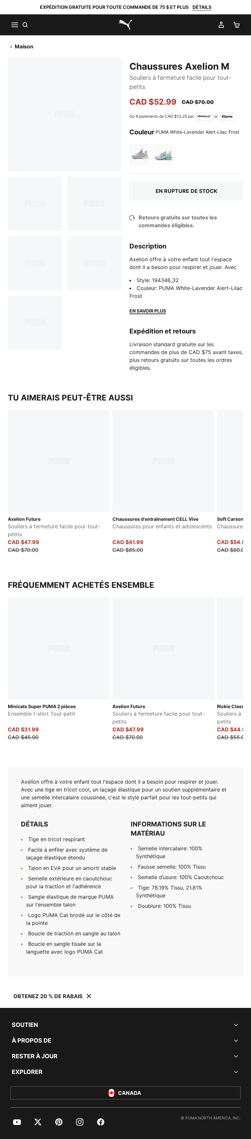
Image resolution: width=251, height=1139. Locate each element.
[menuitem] (17, 1122)
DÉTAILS (201, 7)
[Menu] (14, 24)
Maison (24, 46)
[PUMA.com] (125, 24)
